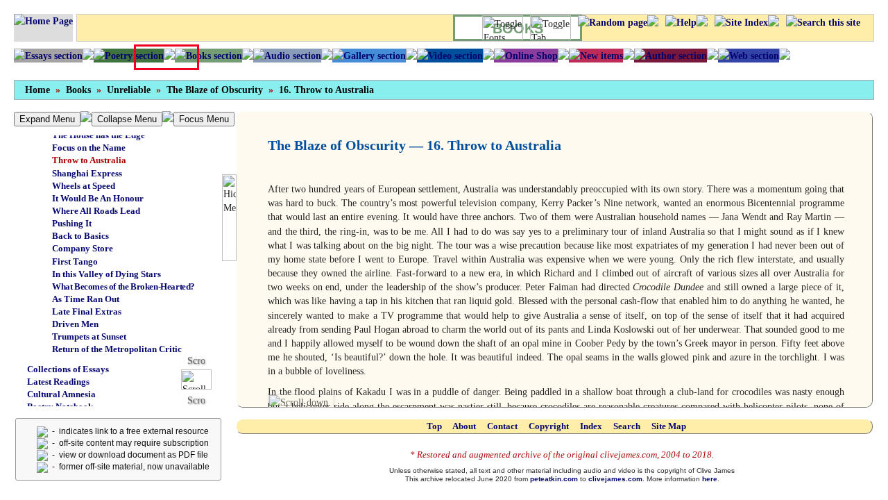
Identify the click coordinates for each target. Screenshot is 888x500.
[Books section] (208, 55)
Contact (502, 426)
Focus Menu (204, 119)
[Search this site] (823, 22)
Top (434, 426)
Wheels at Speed (83, 186)
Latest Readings (58, 381)
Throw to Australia (89, 160)
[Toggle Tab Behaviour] (550, 27)
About (464, 426)
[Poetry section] (129, 55)
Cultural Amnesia (61, 394)
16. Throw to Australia (326, 90)
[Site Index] (741, 22)
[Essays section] (48, 55)
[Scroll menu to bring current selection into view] (201, 379)
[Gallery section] (369, 55)
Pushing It (72, 223)
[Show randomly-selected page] (612, 22)
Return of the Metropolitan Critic (117, 349)
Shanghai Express (87, 173)
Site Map (668, 426)
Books (78, 90)
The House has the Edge (98, 135)
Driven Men (75, 324)
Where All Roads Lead (96, 211)
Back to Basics (80, 236)
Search (626, 426)
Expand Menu (47, 119)
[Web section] (748, 55)
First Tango (75, 261)
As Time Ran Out (85, 299)
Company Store (82, 248)
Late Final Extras (86, 311)
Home (37, 90)
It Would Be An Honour (98, 198)
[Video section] (450, 55)
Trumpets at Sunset (89, 336)
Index (591, 426)
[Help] (681, 22)
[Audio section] (287, 55)
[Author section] (670, 55)
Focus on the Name (89, 147)
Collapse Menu (127, 119)
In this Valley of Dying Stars (106, 274)
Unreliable (129, 90)
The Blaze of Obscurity (214, 90)
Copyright (549, 426)
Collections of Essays (68, 369)
